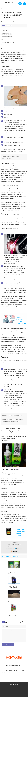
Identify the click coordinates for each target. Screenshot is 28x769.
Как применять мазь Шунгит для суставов (13, 586)
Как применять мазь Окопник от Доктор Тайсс (12, 572)
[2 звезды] (8, 544)
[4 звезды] (11, 544)
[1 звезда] (7, 544)
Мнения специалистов (7, 42)
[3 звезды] (9, 544)
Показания (4, 31)
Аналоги (3, 39)
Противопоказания (6, 33)
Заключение (4, 45)
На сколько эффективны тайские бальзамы (20, 533)
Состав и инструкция (7, 36)
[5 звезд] (12, 544)
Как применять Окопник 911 (13, 600)
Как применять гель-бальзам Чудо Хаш (13, 614)
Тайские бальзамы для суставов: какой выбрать (21, 320)
